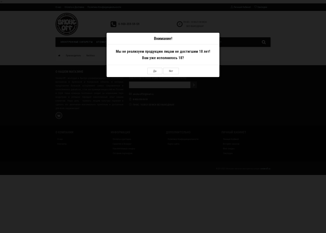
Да (154, 71)
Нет (171, 71)
